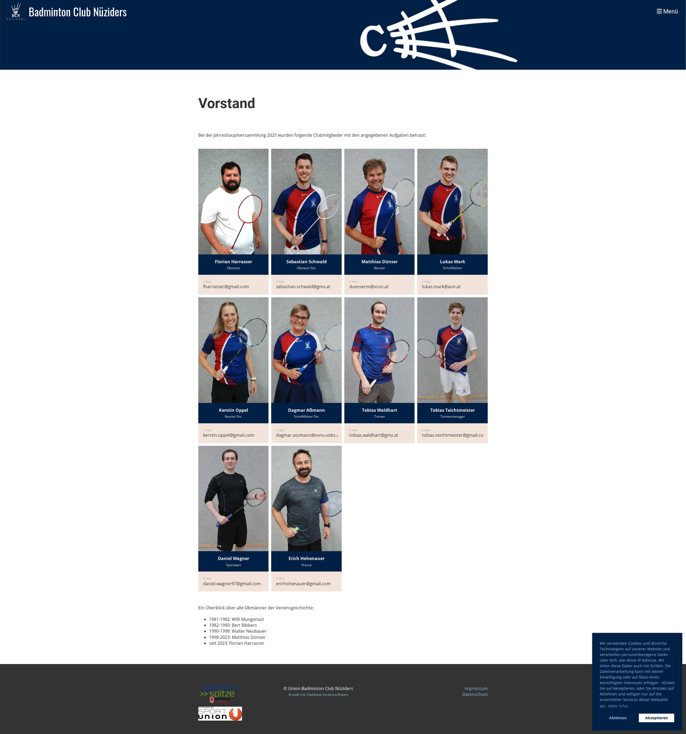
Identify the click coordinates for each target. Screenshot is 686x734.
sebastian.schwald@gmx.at (303, 287)
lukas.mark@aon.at (441, 287)
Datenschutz (475, 694)
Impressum (476, 688)
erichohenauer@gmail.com (303, 584)
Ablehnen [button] (618, 717)
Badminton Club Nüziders (78, 11)
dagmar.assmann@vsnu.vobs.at (308, 435)
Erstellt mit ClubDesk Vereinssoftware (318, 694)
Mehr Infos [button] (618, 706)
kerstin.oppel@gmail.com (228, 435)
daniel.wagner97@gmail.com (232, 584)
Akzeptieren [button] (656, 717)
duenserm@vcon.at (369, 287)
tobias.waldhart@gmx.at (373, 435)
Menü (670, 11)
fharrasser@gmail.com (226, 287)
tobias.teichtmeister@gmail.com (454, 435)
